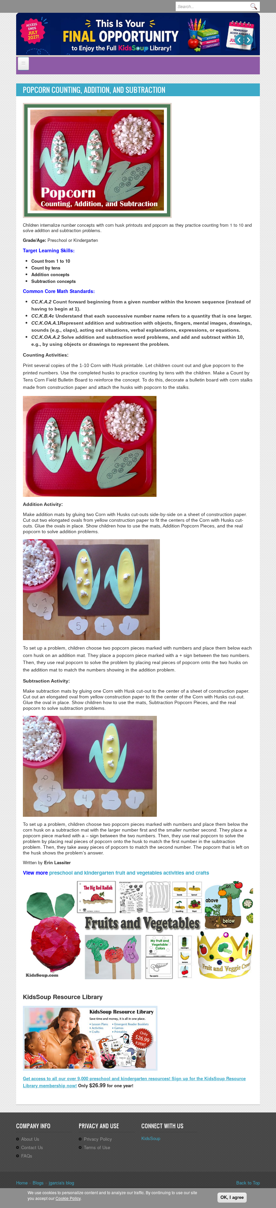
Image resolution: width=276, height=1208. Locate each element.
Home (22, 1182)
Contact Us (32, 1147)
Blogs (38, 1182)
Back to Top (248, 1182)
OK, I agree (232, 1197)
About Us (30, 1139)
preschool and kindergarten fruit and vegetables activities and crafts (129, 872)
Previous (239, 40)
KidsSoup (150, 1138)
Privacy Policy (98, 1139)
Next (248, 40)
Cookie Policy (68, 1198)
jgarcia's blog (61, 1182)
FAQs (26, 1155)
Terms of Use (97, 1147)
